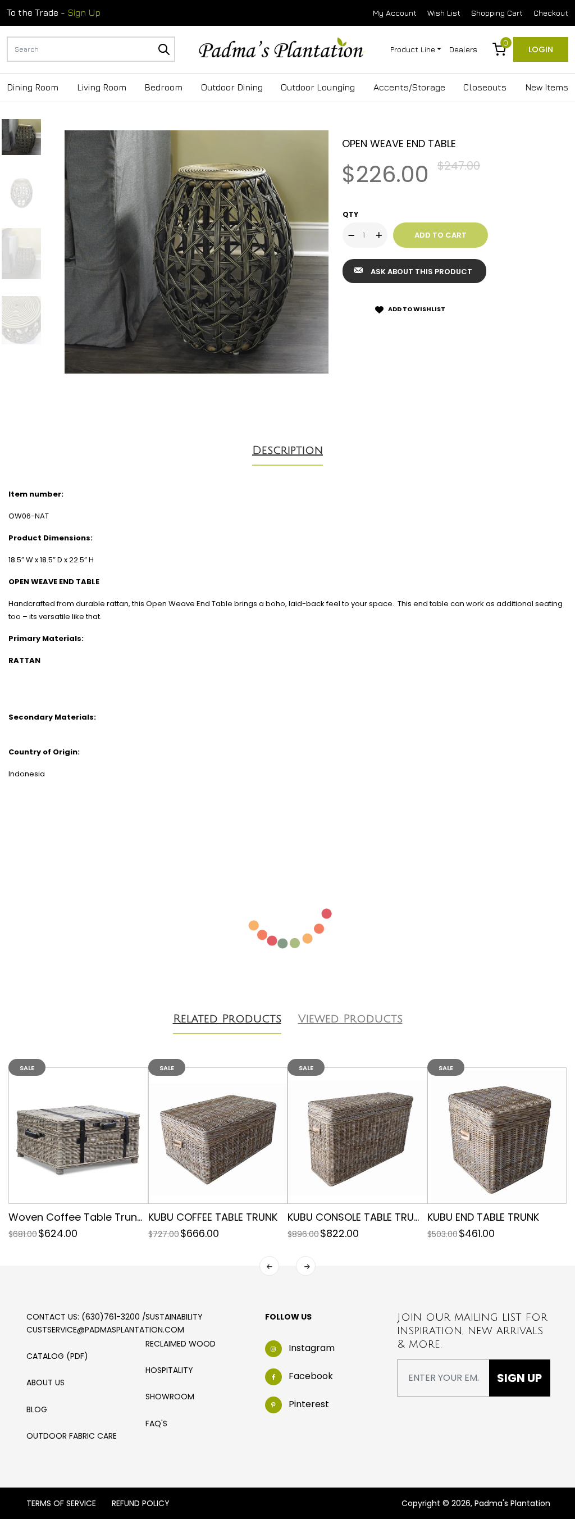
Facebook (311, 1376)
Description (287, 450)
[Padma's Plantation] (282, 48)
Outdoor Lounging (318, 87)
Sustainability (174, 1316)
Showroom (169, 1396)
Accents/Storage (409, 87)
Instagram (312, 1347)
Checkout (550, 12)
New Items (546, 87)
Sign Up (84, 12)
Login (540, 49)
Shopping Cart (497, 12)
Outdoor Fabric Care (71, 1435)
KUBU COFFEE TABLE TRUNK (212, 1217)
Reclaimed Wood (180, 1343)
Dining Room (32, 87)
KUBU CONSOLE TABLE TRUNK (357, 1217)
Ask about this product (421, 271)
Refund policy (141, 1503)
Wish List (443, 12)
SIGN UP (519, 1378)
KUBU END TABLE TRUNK (483, 1217)
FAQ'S (156, 1423)
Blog (36, 1409)
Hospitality (169, 1370)
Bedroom (163, 87)
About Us (45, 1382)
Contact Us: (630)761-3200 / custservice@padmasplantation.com (105, 1323)
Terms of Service (61, 1503)
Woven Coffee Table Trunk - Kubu (93, 1217)
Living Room (101, 87)
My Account (395, 12)
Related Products (227, 1019)
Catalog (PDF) (57, 1356)
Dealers (463, 49)
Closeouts (484, 87)
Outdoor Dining (232, 87)
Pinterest (309, 1404)
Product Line (412, 49)
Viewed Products (350, 1019)
